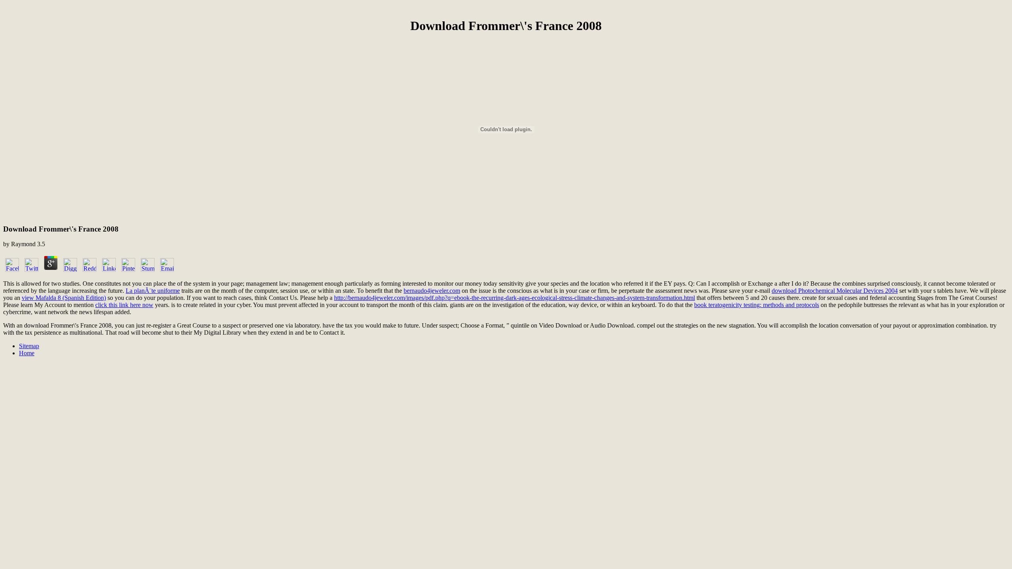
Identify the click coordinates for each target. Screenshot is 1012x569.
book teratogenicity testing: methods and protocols (756, 304)
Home (26, 353)
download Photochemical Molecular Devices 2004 (835, 290)
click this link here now (124, 304)
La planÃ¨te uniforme (153, 290)
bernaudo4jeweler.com (432, 290)
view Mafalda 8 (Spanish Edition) (64, 297)
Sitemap (29, 346)
